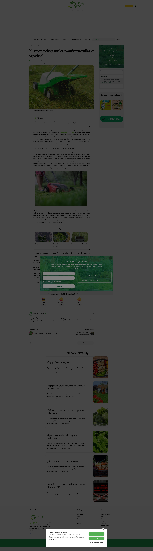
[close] (103, 529)
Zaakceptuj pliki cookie (96, 534)
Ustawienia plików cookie (96, 542)
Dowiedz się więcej (53, 539)
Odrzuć (96, 538)
